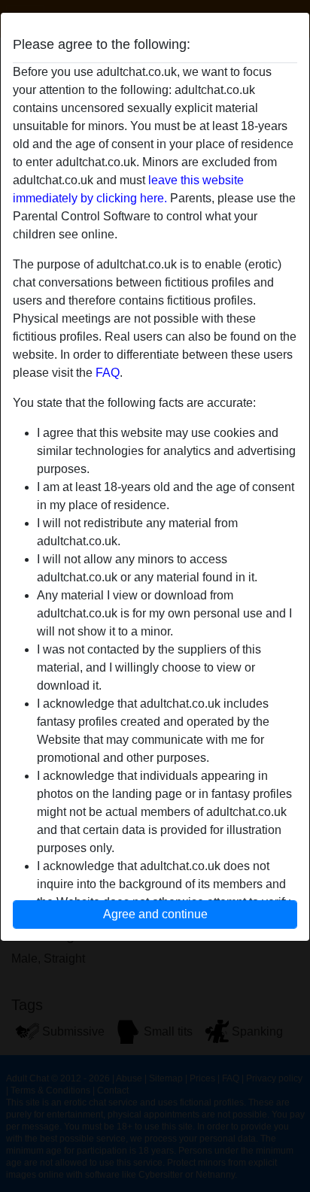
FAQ (108, 372)
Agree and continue (155, 914)
